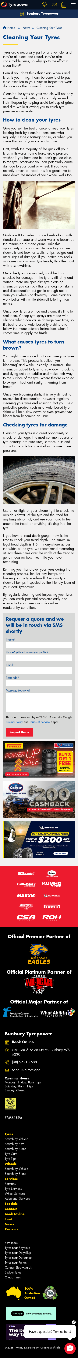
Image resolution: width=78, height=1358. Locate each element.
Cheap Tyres (13, 1277)
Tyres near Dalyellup (18, 1253)
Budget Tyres (13, 1272)
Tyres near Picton (16, 1263)
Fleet (8, 1219)
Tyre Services (13, 1189)
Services (11, 1179)
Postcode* (12, 678)
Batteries (10, 1184)
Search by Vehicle (16, 1139)
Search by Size (14, 1144)
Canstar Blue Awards (18, 1268)
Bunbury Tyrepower (42, 13)
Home (10, 28)
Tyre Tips (10, 1159)
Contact (11, 1209)
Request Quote (19, 732)
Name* (11, 640)
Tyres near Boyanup (17, 1248)
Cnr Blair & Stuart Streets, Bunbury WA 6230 (41, 1052)
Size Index (11, 1243)
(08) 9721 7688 (24, 1062)
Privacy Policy (14, 722)
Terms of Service (40, 722)
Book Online (15, 1214)
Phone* (27, 652)
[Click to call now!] (45, 4)
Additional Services (17, 1199)
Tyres (9, 1134)
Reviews (11, 1229)
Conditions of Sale (50, 1347)
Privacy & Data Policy (27, 1347)
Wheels (10, 1164)
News (9, 1224)
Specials (11, 1204)
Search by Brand (15, 1149)
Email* (10, 665)
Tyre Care (11, 1154)
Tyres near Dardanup (18, 1258)
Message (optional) (18, 690)
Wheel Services (15, 1194)
